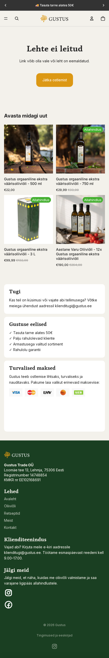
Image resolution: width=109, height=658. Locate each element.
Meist (8, 520)
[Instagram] (54, 646)
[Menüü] (6, 18)
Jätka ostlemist (54, 80)
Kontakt (10, 527)
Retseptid (12, 513)
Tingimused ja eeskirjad (54, 635)
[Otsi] (16, 18)
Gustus (60, 625)
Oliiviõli (10, 506)
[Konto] (91, 18)
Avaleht (10, 499)
